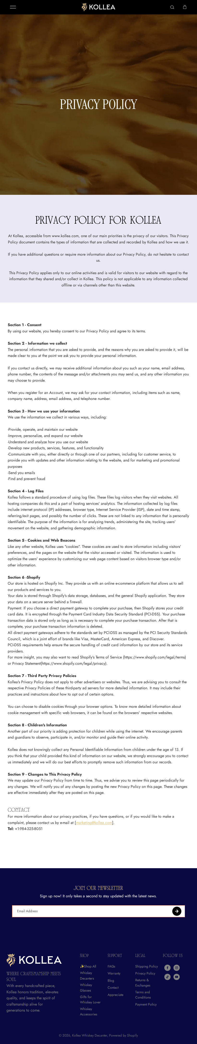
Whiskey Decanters (87, 975)
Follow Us (173, 955)
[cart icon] (184, 7)
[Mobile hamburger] (13, 7)
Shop (84, 955)
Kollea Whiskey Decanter (89, 1035)
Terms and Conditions (143, 995)
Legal (140, 955)
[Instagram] (176, 967)
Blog (111, 980)
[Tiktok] (167, 976)
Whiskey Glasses (86, 987)
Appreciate (115, 994)
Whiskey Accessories (88, 1011)
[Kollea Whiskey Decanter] (98, 7)
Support (115, 955)
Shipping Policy (146, 966)
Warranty (114, 973)
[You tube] (176, 976)
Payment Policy (146, 1004)
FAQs (111, 966)
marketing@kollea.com (94, 822)
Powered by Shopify (123, 1035)
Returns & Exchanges (142, 983)
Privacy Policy (145, 973)
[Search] (172, 7)
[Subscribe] (176, 911)
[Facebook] (167, 967)
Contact (113, 987)
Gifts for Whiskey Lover (90, 999)
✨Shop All (88, 966)
